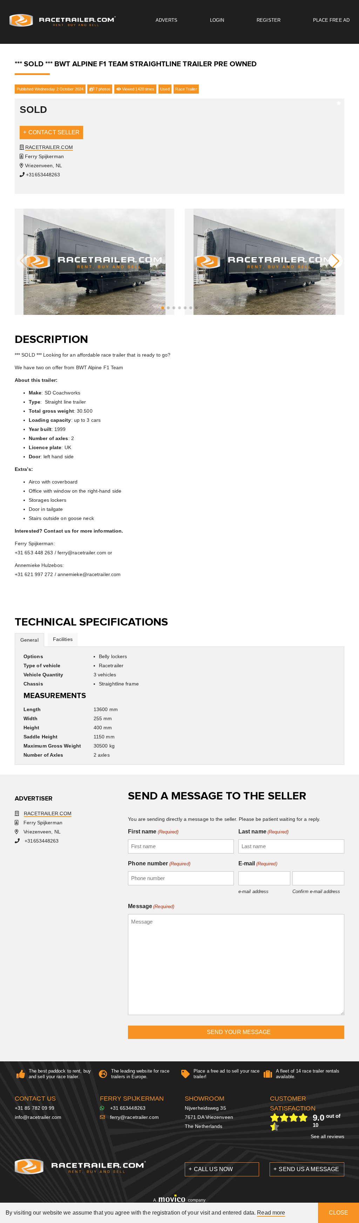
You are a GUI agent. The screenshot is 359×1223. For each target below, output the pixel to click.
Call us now (213, 1169)
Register (268, 20)
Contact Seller (54, 132)
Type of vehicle (42, 665)
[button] (162, 307)
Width (30, 718)
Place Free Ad (331, 20)
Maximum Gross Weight (52, 746)
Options (33, 656)
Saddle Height (40, 736)
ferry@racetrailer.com (134, 1117)
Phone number (159, 863)
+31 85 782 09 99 (35, 1108)
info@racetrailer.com (38, 1117)
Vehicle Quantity (43, 674)
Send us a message (309, 1169)
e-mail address (253, 891)
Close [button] (338, 1213)
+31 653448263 (127, 1108)
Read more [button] (271, 1213)
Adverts (167, 20)
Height (31, 727)
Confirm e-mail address (316, 891)
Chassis (33, 684)
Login (217, 20)
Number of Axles (43, 755)
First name (153, 832)
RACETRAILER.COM (49, 147)
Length (32, 709)
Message (151, 906)
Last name (263, 832)
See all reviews (328, 1136)
